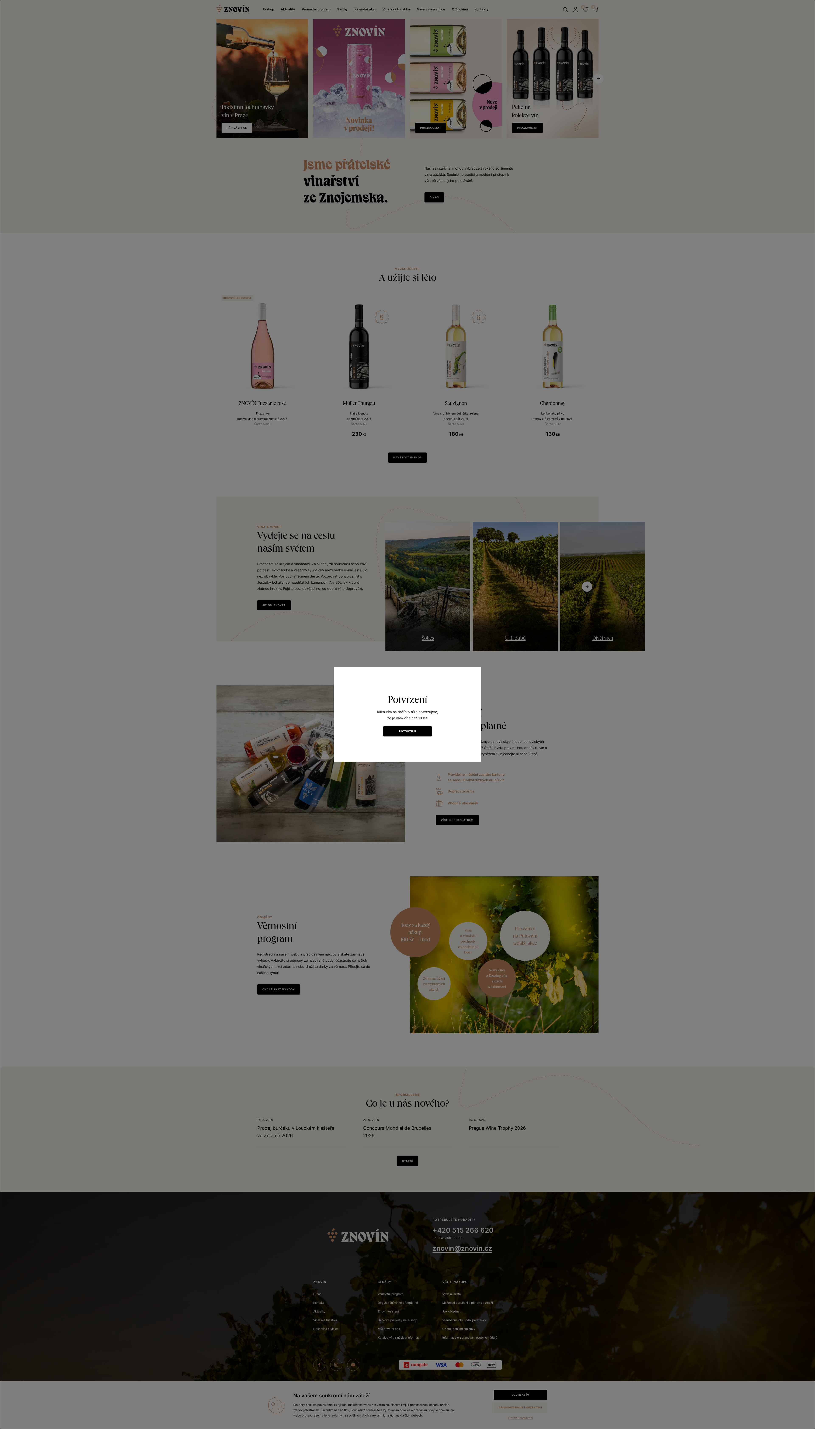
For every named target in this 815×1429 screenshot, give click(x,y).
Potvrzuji (407, 731)
